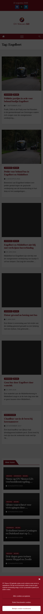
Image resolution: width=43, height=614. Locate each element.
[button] (39, 579)
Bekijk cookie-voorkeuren (21, 608)
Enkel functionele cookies (21, 602)
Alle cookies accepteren (21, 596)
